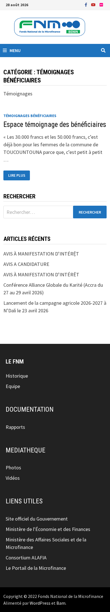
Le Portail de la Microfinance (36, 568)
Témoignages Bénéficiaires (29, 115)
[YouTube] (94, 4)
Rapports (15, 427)
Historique (17, 376)
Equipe (13, 386)
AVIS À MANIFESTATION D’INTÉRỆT (41, 253)
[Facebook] (86, 4)
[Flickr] (101, 4)
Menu (15, 50)
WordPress (40, 603)
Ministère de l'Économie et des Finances (48, 529)
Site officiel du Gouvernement (37, 518)
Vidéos (13, 478)
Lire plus (19, 175)
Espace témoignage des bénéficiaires (54, 124)
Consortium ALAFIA (26, 557)
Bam (60, 603)
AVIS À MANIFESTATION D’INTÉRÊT (41, 274)
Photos (13, 467)
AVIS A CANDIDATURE (26, 264)
